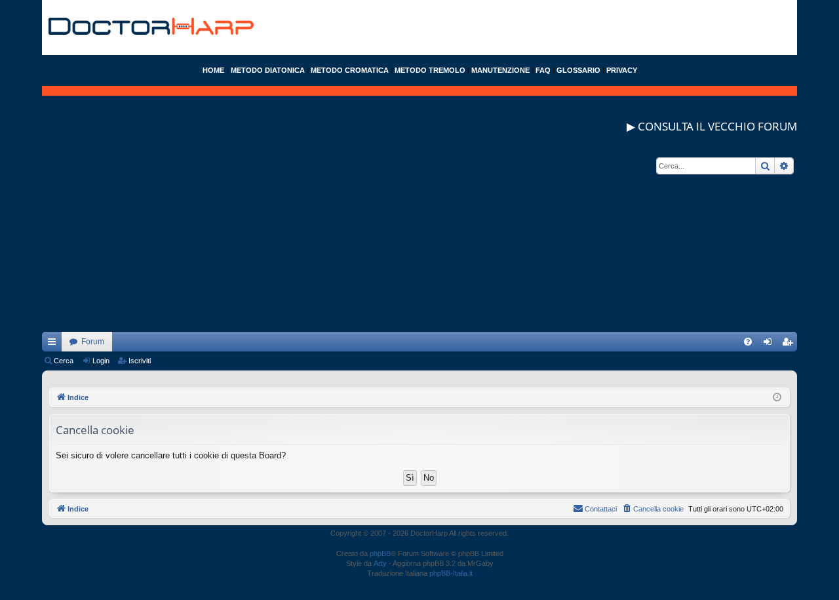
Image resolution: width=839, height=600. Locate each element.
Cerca (63, 361)
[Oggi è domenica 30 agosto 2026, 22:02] (777, 397)
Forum (92, 341)
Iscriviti (139, 361)
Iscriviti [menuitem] (790, 344)
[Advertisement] (419, 240)
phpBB (380, 553)
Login (100, 361)
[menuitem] (748, 341)
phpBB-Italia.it (451, 573)
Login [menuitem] (770, 344)
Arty (380, 563)
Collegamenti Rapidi (54, 344)
